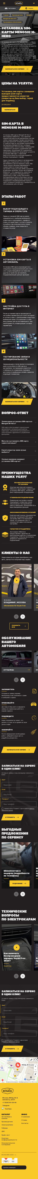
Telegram (5, 1105)
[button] (22, 616)
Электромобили (7, 1125)
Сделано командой (9, 1167)
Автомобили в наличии (7, 1117)
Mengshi (29, 15)
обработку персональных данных (11, 1041)
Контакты (24, 1123)
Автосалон (12, 8)
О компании (25, 1117)
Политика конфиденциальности (9, 1139)
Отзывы (24, 1120)
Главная (5, 15)
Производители (17, 15)
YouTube (8, 1109)
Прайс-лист (6, 1135)
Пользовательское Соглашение (8, 1143)
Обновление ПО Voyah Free (15, 606)
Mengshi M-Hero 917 (9, 18)
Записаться (9, 110)
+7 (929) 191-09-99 (9, 1102)
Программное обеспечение (12, 22)
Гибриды (5, 1128)
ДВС (3, 1131)
